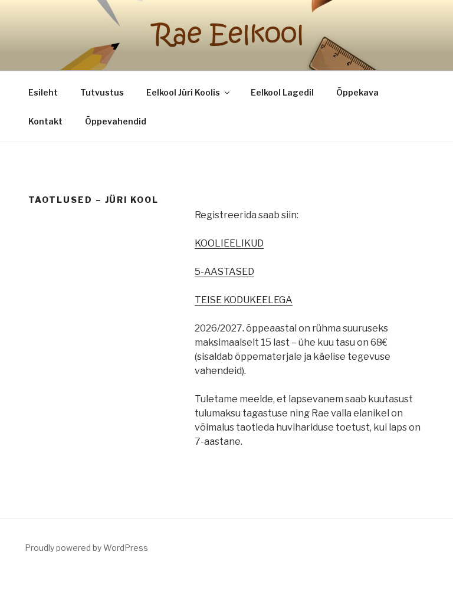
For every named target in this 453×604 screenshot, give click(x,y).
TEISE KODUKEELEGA (244, 300)
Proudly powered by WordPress (86, 548)
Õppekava (357, 92)
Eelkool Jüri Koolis (183, 92)
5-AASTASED (224, 271)
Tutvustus (102, 92)
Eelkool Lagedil (282, 92)
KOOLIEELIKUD (229, 243)
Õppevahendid (115, 121)
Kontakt (45, 121)
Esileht (43, 92)
